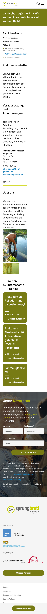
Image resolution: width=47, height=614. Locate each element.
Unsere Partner (23, 573)
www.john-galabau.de (13, 174)
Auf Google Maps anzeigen (16, 54)
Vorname (7, 426)
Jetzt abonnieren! (27, 452)
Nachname (29, 426)
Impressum (7, 591)
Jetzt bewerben (23, 608)
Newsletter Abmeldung (23, 474)
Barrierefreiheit (9, 599)
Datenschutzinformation (12, 595)
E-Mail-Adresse (10, 438)
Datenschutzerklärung (12, 480)
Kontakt (6, 587)
